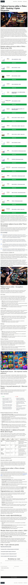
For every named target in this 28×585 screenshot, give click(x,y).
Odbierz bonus (14, 62)
